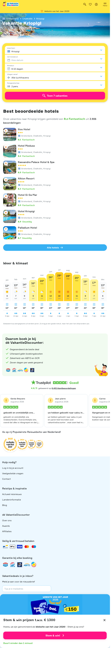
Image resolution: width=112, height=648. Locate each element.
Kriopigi (40, 18)
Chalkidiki (27, 18)
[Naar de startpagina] (10, 4)
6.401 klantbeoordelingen (64, 388)
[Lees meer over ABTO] (20, 370)
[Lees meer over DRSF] (32, 370)
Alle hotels (53, 247)
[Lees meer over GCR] (26, 370)
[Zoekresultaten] (85, 4)
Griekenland (12, 18)
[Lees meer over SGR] (14, 370)
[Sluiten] (104, 620)
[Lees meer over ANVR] (8, 370)
